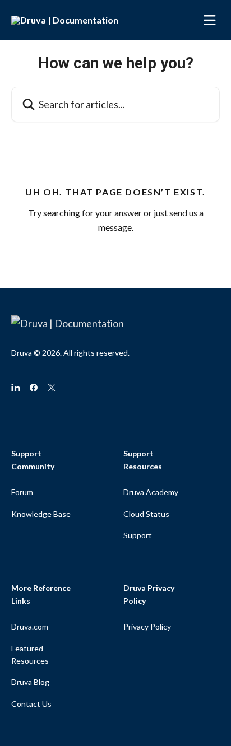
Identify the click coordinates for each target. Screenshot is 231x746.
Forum (22, 492)
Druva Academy (150, 492)
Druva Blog (30, 682)
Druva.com (29, 626)
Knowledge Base (41, 514)
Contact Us (31, 703)
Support (137, 535)
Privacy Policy (147, 626)
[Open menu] (210, 20)
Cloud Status (146, 514)
